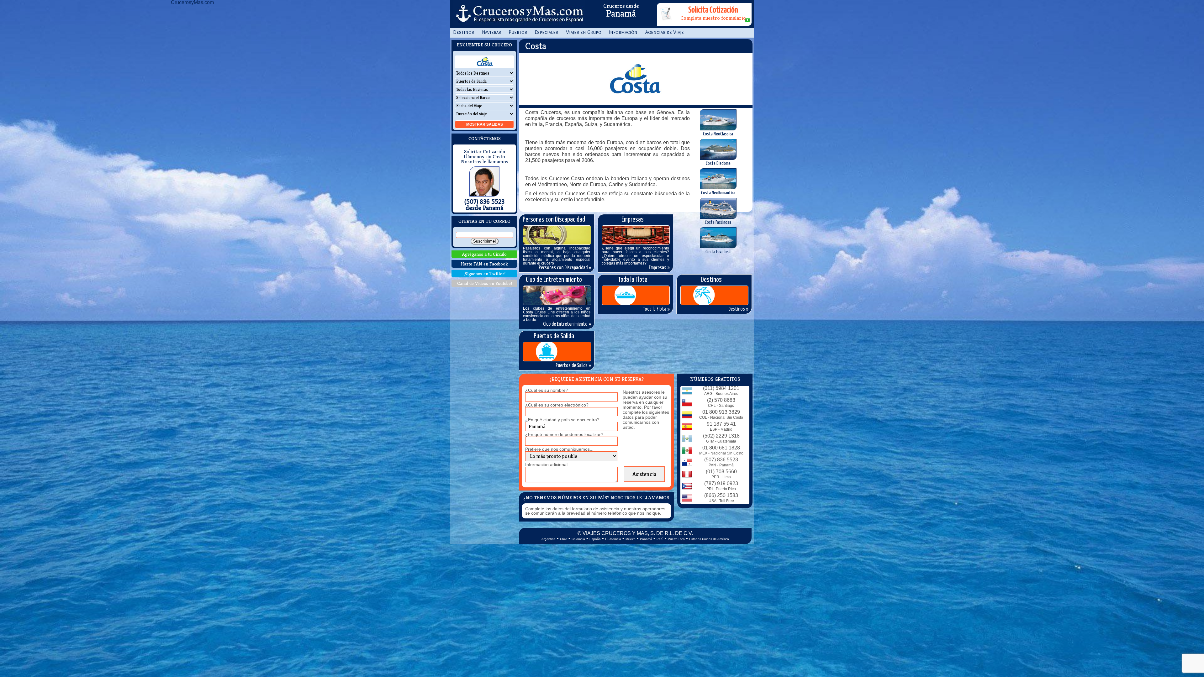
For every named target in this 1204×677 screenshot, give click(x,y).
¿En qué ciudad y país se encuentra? (562, 419)
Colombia (578, 539)
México (631, 539)
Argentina (548, 539)
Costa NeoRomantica (718, 193)
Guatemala (613, 539)
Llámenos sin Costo (484, 156)
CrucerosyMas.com (519, 14)
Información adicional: (547, 464)
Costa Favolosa (718, 251)
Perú (660, 539)
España (595, 539)
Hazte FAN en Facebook (484, 264)
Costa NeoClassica (718, 134)
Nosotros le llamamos (484, 161)
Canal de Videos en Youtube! (484, 283)
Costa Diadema (718, 163)
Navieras (491, 32)
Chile (563, 539)
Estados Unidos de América (709, 539)
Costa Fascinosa (718, 222)
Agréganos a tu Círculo (484, 254)
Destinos (463, 32)
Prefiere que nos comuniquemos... (559, 449)
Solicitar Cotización (484, 151)
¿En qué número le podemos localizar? (564, 434)
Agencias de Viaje (664, 32)
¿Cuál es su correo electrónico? (557, 405)
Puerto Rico (676, 539)
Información (623, 32)
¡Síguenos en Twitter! (484, 273)
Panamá (646, 539)
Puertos (518, 32)
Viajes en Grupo (583, 32)
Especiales (546, 32)
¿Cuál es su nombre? (546, 390)
